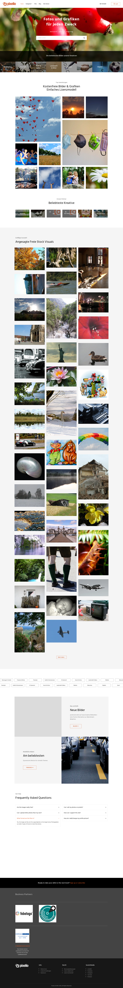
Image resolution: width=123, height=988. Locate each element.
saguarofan (94, 99)
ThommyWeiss (71, 123)
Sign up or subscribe (77, 882)
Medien (8, 680)
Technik (80, 680)
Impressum (43, 973)
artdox (21, 487)
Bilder (75, 726)
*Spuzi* (53, 274)
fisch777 (85, 319)
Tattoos (65, 680)
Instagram (90, 973)
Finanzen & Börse (88, 685)
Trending (29, 768)
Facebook (90, 971)
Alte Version (46, 4)
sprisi (84, 457)
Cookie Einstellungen (46, 971)
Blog (40, 4)
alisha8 (53, 250)
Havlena (54, 472)
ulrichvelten (86, 506)
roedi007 (54, 345)
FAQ (35, 4)
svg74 (69, 170)
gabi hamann (23, 588)
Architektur (16, 685)
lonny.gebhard (55, 301)
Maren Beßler (23, 277)
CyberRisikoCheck (22, 946)
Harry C (22, 250)
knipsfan (46, 146)
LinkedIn (90, 969)
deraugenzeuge (56, 393)
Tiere (94, 680)
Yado (21, 301)
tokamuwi (22, 615)
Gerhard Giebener (24, 328)
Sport (51, 680)
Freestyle (102, 685)
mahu (21, 514)
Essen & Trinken (59, 685)
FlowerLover (23, 99)
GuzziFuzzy (23, 352)
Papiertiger (86, 533)
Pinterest (90, 977)
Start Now (61, 861)
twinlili (21, 385)
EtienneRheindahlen (88, 603)
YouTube (90, 975)
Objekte (37, 680)
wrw (21, 412)
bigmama (86, 346)
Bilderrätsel (45, 685)
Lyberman (54, 443)
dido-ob (22, 562)
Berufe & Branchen (30, 685)
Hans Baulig (86, 250)
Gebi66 (93, 170)
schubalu (22, 436)
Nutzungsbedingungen (69, 969)
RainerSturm (23, 170)
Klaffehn (54, 496)
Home (22, 4)
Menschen (22, 680)
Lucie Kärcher (55, 599)
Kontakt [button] (104, 4)
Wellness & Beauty (108, 680)
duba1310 (85, 582)
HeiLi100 (69, 99)
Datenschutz (44, 969)
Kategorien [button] (28, 4)
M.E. (45, 170)
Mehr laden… (61, 657)
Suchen (84, 38)
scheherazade (23, 456)
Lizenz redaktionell (68, 971)
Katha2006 (86, 431)
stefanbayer (86, 372)
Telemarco (86, 295)
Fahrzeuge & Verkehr (74, 685)
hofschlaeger (23, 146)
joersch (53, 369)
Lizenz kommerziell (68, 973)
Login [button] (116, 4)
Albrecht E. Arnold (24, 538)
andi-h (53, 523)
